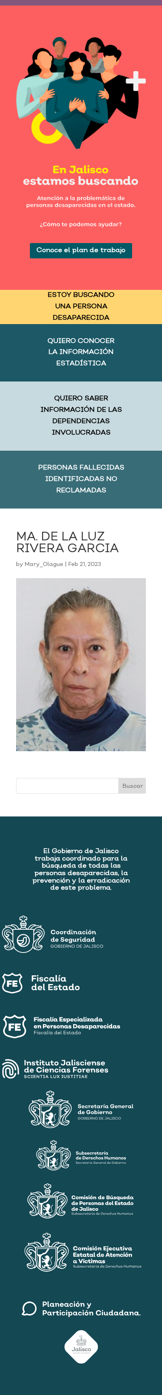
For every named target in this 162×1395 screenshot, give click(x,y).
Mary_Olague (44, 564)
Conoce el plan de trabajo (81, 250)
